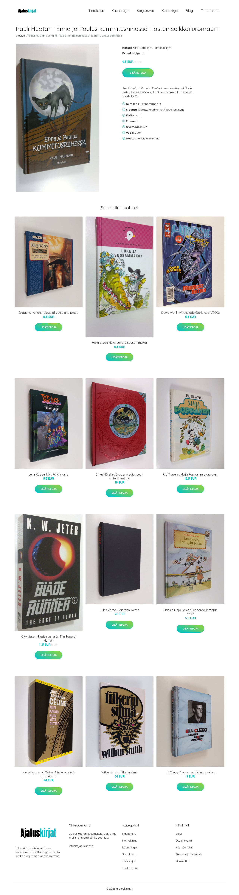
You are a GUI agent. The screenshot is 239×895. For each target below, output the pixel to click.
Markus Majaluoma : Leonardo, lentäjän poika (191, 612)
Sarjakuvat (145, 11)
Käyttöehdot (184, 847)
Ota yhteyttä (184, 840)
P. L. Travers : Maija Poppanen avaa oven (190, 474)
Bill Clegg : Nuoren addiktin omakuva (190, 772)
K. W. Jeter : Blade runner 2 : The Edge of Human (48, 638)
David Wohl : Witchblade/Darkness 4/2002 (190, 312)
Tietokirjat (96, 11)
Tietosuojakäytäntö (188, 854)
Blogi (189, 11)
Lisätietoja (138, 72)
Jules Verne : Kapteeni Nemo (119, 610)
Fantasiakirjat (162, 48)
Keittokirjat (170, 11)
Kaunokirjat (120, 11)
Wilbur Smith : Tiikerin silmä (119, 772)
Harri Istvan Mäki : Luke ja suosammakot (119, 342)
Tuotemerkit (210, 11)
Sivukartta (182, 861)
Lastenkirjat (130, 847)
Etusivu (20, 35)
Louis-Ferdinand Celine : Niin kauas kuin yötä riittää (48, 774)
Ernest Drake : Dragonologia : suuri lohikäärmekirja (119, 476)
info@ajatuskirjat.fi (81, 846)
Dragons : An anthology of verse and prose (48, 312)
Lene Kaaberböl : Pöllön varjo (49, 474)
